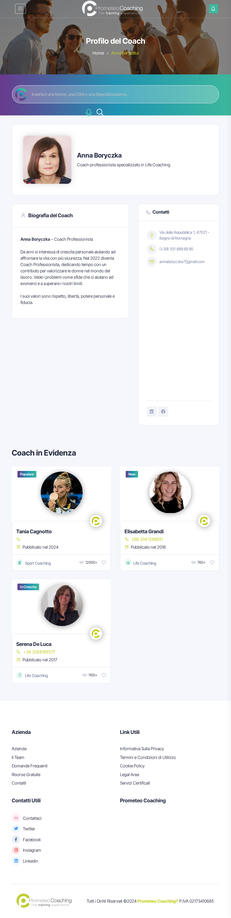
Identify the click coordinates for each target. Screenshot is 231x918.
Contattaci (32, 818)
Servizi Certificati (135, 782)
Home (98, 52)
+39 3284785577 (39, 651)
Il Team (18, 757)
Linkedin (30, 860)
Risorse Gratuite (26, 774)
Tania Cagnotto (34, 531)
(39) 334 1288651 (147, 539)
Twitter (29, 828)
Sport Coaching (34, 563)
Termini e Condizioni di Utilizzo (148, 757)
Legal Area (129, 774)
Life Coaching (141, 563)
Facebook (32, 839)
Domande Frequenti (30, 765)
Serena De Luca (33, 644)
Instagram (32, 850)
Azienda (19, 748)
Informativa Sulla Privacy (142, 748)
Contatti (19, 782)
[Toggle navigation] (20, 9)
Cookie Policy (132, 765)
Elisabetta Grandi (144, 531)
